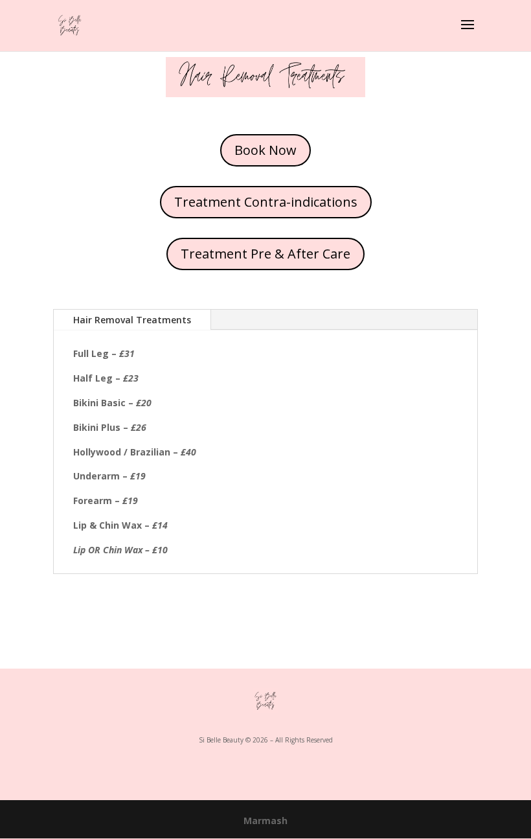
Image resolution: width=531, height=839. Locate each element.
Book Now (265, 150)
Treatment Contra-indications (265, 202)
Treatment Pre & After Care (265, 253)
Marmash (265, 820)
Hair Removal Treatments (132, 320)
